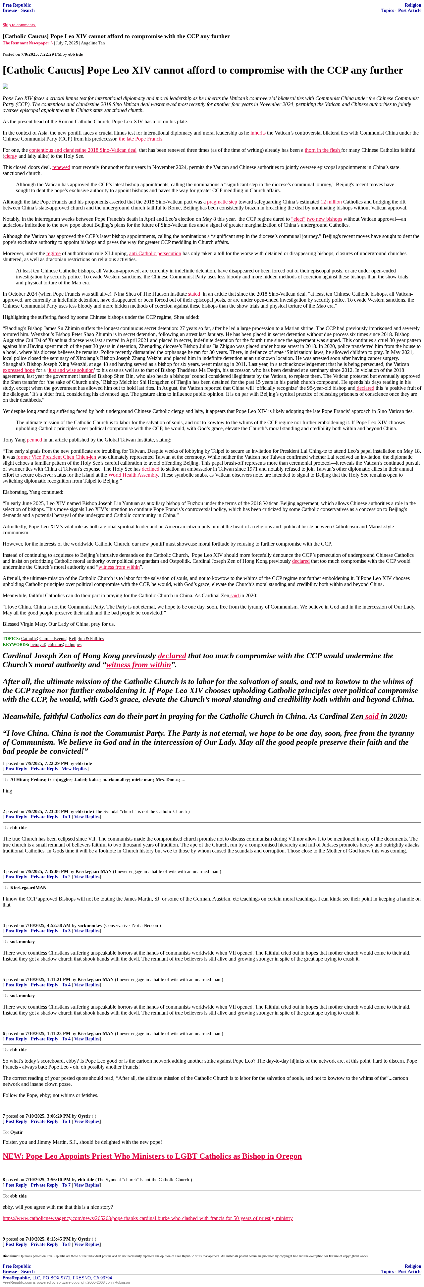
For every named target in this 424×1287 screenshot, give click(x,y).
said (234, 595)
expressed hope (19, 370)
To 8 (66, 1244)
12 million (331, 202)
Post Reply (16, 768)
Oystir (84, 1116)
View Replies (74, 768)
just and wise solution (71, 370)
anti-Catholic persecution (155, 253)
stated (194, 294)
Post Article (409, 10)
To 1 (66, 816)
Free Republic (17, 5)
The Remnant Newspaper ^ (28, 42)
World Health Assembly (133, 475)
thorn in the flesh (323, 150)
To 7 (66, 1185)
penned (34, 439)
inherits (258, 133)
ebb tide (84, 763)
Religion (413, 5)
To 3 (66, 930)
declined (150, 469)
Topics (387, 10)
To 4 (66, 984)
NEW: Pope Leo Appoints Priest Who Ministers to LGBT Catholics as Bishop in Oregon (152, 1156)
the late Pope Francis (140, 139)
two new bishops (324, 219)
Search (28, 10)
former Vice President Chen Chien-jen (56, 457)
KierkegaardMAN (94, 871)
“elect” (298, 219)
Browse (10, 10)
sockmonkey (90, 925)
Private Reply (44, 768)
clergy (10, 156)
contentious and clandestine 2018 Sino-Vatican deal (82, 150)
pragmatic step (222, 202)
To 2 (66, 876)
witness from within (119, 567)
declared (364, 388)
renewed (61, 167)
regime (53, 253)
